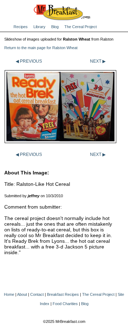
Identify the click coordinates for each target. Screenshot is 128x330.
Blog (55, 27)
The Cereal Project (80, 27)
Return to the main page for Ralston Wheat (41, 48)
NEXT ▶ (98, 61)
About (22, 294)
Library (39, 27)
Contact (37, 294)
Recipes (21, 27)
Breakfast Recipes (63, 294)
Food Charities (65, 304)
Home (9, 294)
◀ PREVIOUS (29, 61)
